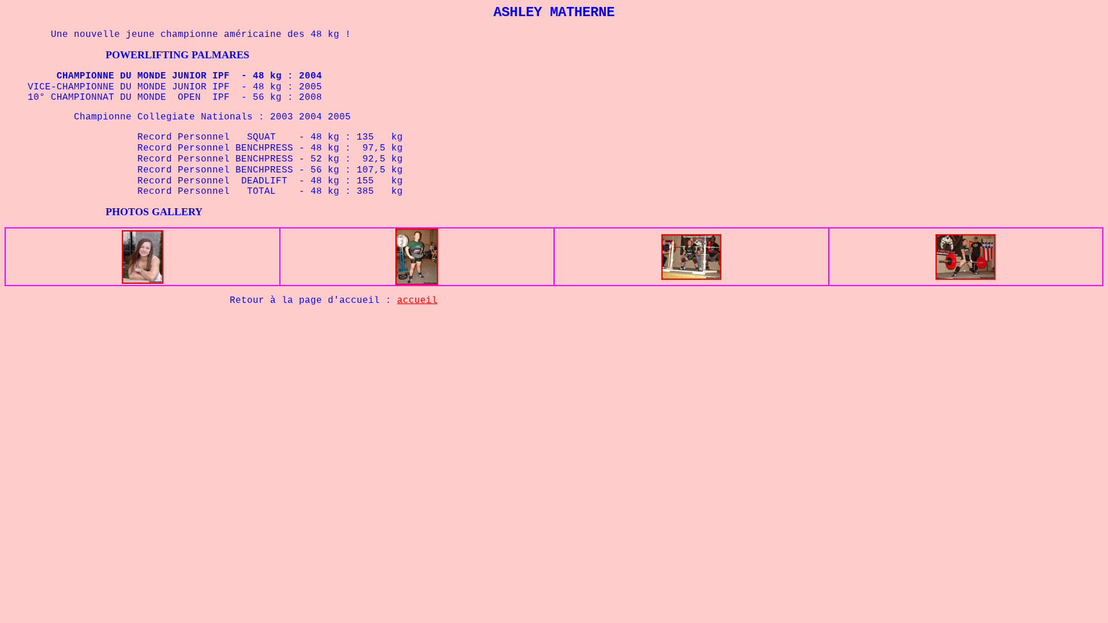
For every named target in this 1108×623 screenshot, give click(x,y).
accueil (417, 300)
